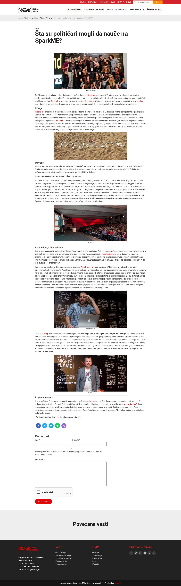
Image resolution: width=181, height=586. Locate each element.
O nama (82, 2)
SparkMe (91, 95)
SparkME (54, 101)
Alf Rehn (59, 121)
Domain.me (90, 101)
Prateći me (39, 112)
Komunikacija (137, 9)
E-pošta (76, 440)
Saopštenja (92, 2)
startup (140, 101)
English (129, 2)
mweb (117, 583)
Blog (113, 2)
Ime (37, 440)
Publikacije (104, 2)
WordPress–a (87, 267)
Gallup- (46, 334)
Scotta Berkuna (109, 254)
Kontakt (120, 2)
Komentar (40, 459)
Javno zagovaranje (117, 9)
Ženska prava (154, 9)
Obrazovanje (74, 9)
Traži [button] (158, 2)
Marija (92, 401)
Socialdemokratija (93, 9)
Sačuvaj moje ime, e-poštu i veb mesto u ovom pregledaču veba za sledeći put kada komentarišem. (68, 453)
